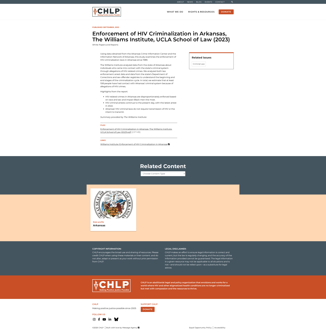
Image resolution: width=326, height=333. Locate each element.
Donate (148, 309)
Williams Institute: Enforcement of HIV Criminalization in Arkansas (133, 144)
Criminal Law (199, 64)
